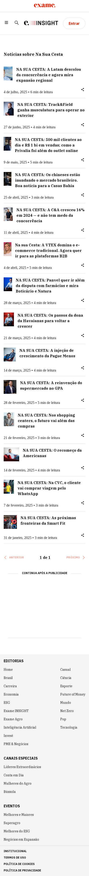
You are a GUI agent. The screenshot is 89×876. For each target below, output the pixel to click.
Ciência (65, 678)
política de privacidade (22, 870)
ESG (7, 703)
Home (8, 670)
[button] (6, 23)
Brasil (8, 678)
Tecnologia (68, 727)
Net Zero (67, 711)
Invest (8, 736)
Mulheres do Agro (17, 783)
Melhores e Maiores (19, 815)
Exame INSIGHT (16, 711)
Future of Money (72, 694)
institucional (15, 851)
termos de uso (15, 857)
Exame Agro (13, 719)
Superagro (12, 823)
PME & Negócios (16, 744)
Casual (65, 670)
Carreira (10, 686)
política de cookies (19, 864)
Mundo (65, 703)
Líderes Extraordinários (22, 767)
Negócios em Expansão (21, 839)
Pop (63, 719)
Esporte (66, 686)
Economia (11, 694)
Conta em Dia (14, 775)
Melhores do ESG (17, 831)
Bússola (10, 792)
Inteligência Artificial (20, 727)
